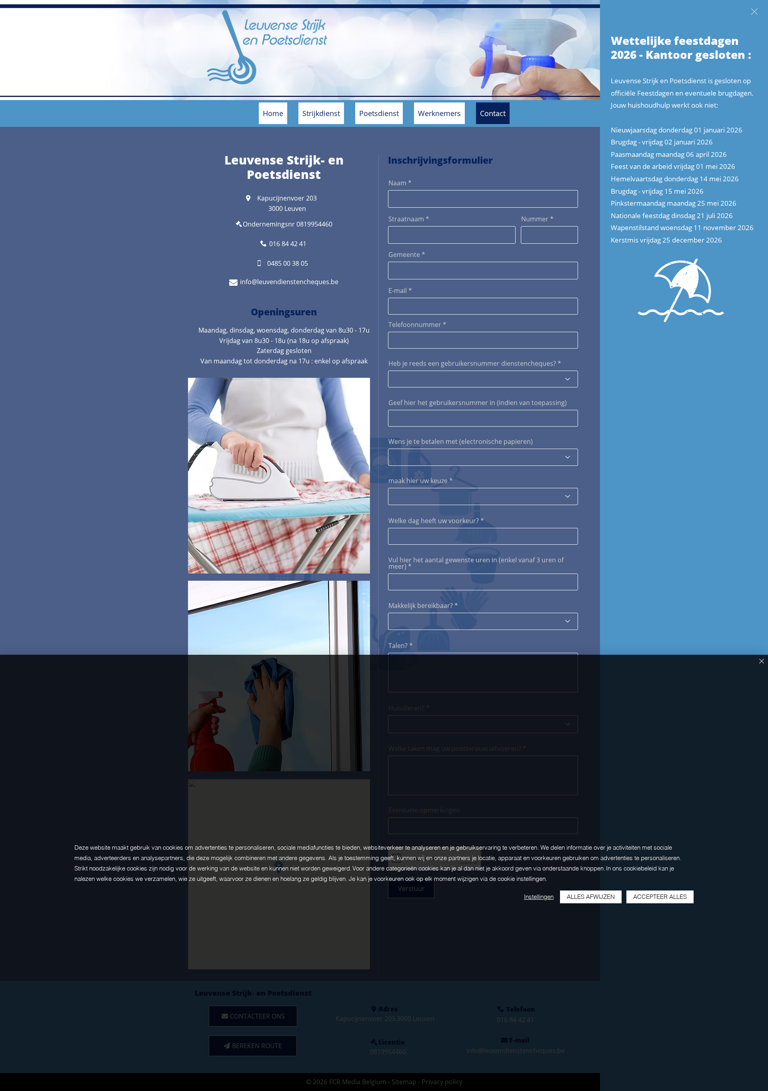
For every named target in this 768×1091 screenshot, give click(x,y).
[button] (754, 11)
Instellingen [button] (539, 896)
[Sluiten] (761, 661)
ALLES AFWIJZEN (591, 896)
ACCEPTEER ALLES (660, 896)
